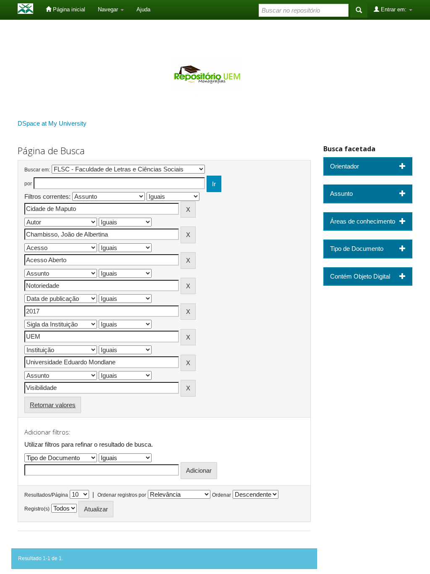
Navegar (109, 9)
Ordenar (221, 495)
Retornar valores (53, 404)
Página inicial (68, 9)
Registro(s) (37, 509)
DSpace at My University (52, 123)
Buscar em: (37, 170)
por (28, 184)
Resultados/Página (46, 495)
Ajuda (143, 9)
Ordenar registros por (121, 495)
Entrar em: (393, 9)
